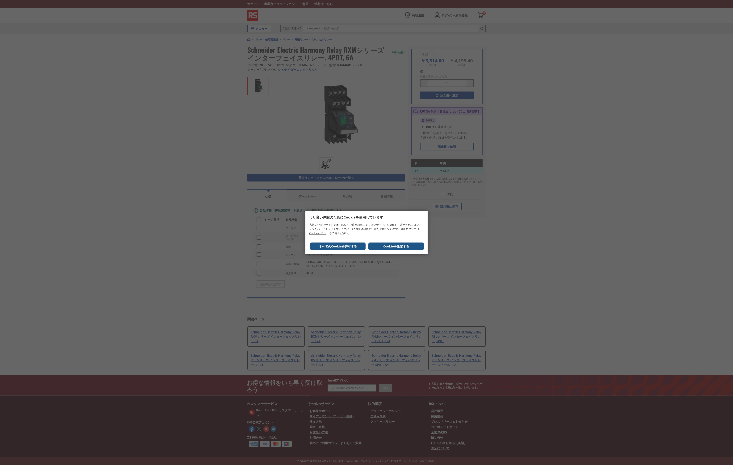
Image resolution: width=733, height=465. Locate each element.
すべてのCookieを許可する (338, 246)
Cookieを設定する (396, 246)
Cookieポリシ (317, 233)
